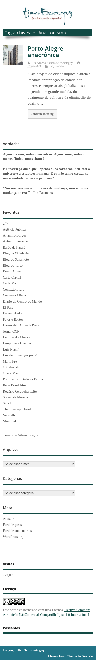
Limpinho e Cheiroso (17, 343)
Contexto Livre (13, 289)
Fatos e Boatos (13, 319)
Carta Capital (12, 277)
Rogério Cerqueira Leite (20, 391)
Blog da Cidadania (16, 253)
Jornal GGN (11, 331)
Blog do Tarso (13, 265)
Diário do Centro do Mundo (22, 301)
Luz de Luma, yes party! (20, 355)
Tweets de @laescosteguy (20, 435)
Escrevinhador (13, 313)
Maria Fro (10, 361)
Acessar (8, 518)
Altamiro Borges (14, 235)
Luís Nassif (11, 349)
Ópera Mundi (12, 373)
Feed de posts (12, 525)
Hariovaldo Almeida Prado (21, 325)
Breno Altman (12, 271)
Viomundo (10, 421)
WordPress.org (13, 537)
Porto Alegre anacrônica (45, 51)
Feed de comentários (17, 531)
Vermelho (9, 415)
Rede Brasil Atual (15, 385)
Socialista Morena (15, 397)
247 (5, 223)
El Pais (8, 307)
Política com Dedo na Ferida (23, 379)
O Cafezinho (11, 367)
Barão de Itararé (14, 247)
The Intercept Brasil (17, 409)
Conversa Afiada (14, 295)
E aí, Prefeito (56, 66)
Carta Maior (11, 283)
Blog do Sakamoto (16, 259)
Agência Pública (14, 229)
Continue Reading (42, 114)
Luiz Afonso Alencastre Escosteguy (52, 63)
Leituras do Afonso (16, 337)
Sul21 (7, 403)
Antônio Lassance (15, 241)
